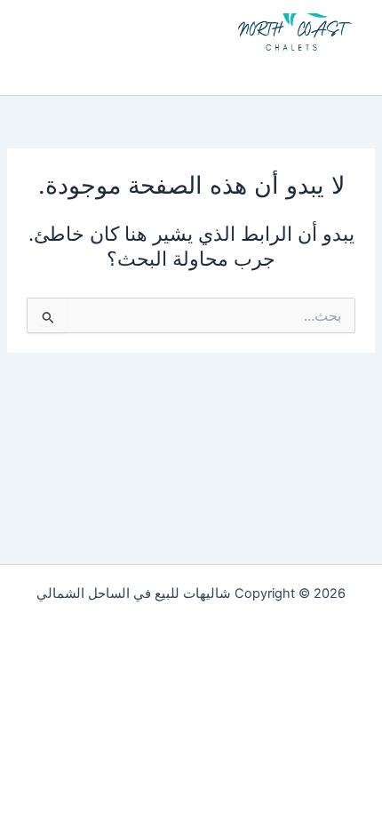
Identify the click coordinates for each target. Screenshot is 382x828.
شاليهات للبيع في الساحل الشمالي (214, 69)
